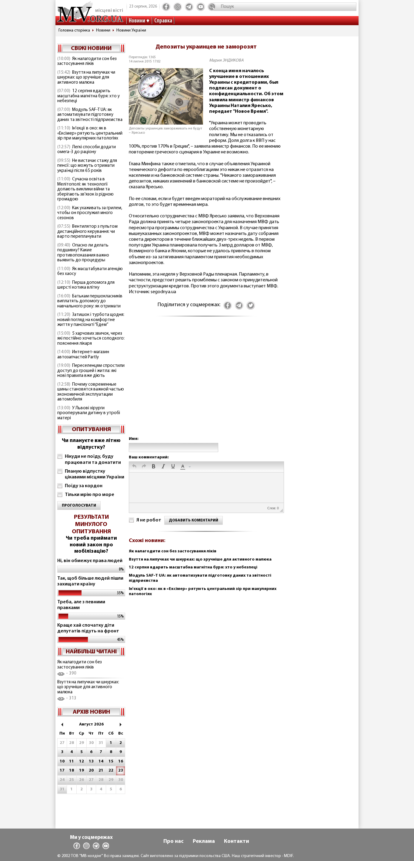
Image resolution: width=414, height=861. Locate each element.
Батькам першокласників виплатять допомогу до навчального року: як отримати (89, 301)
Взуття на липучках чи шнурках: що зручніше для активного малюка (86, 77)
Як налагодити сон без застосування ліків (87, 61)
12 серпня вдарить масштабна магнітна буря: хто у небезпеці (88, 96)
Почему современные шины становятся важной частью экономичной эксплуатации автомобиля (90, 392)
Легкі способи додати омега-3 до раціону (86, 150)
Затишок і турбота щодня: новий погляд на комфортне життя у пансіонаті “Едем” (90, 320)
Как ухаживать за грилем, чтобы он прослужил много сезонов (89, 213)
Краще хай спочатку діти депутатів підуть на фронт (88, 628)
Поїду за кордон (83, 486)
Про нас (173, 841)
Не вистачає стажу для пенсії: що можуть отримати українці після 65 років (87, 166)
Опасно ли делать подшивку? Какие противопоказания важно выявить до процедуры (83, 253)
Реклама (204, 841)
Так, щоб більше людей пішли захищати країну (90, 581)
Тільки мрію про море (89, 494)
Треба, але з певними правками (81, 605)
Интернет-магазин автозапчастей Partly (83, 355)
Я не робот (148, 520)
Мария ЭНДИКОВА (226, 60)
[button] (134, 466)
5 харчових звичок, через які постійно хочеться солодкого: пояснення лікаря (91, 338)
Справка (163, 21)
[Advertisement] (206, 382)
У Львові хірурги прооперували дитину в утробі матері (88, 413)
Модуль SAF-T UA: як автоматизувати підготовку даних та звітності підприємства (89, 115)
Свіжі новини (91, 48)
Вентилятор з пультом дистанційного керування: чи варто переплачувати (87, 231)
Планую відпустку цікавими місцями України (94, 474)
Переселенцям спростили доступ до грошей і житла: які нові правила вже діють (91, 370)
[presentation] (134, 467)
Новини (137, 21)
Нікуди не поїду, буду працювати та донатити (93, 459)
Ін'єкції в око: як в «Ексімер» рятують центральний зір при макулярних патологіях (89, 133)
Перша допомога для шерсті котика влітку (86, 285)
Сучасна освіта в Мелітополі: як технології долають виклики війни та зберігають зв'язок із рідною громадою (85, 189)
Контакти (236, 841)
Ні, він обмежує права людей (89, 560)
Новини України (131, 30)
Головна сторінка (74, 30)
